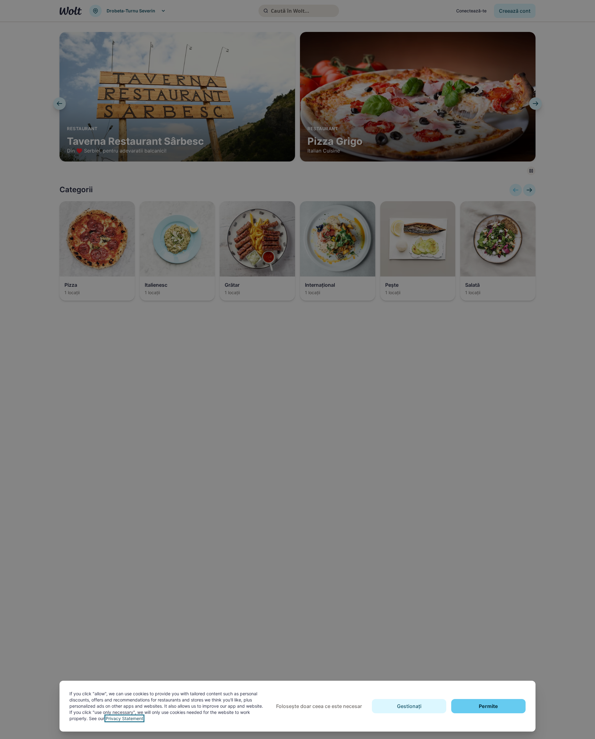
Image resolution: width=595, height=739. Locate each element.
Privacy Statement (124, 718)
